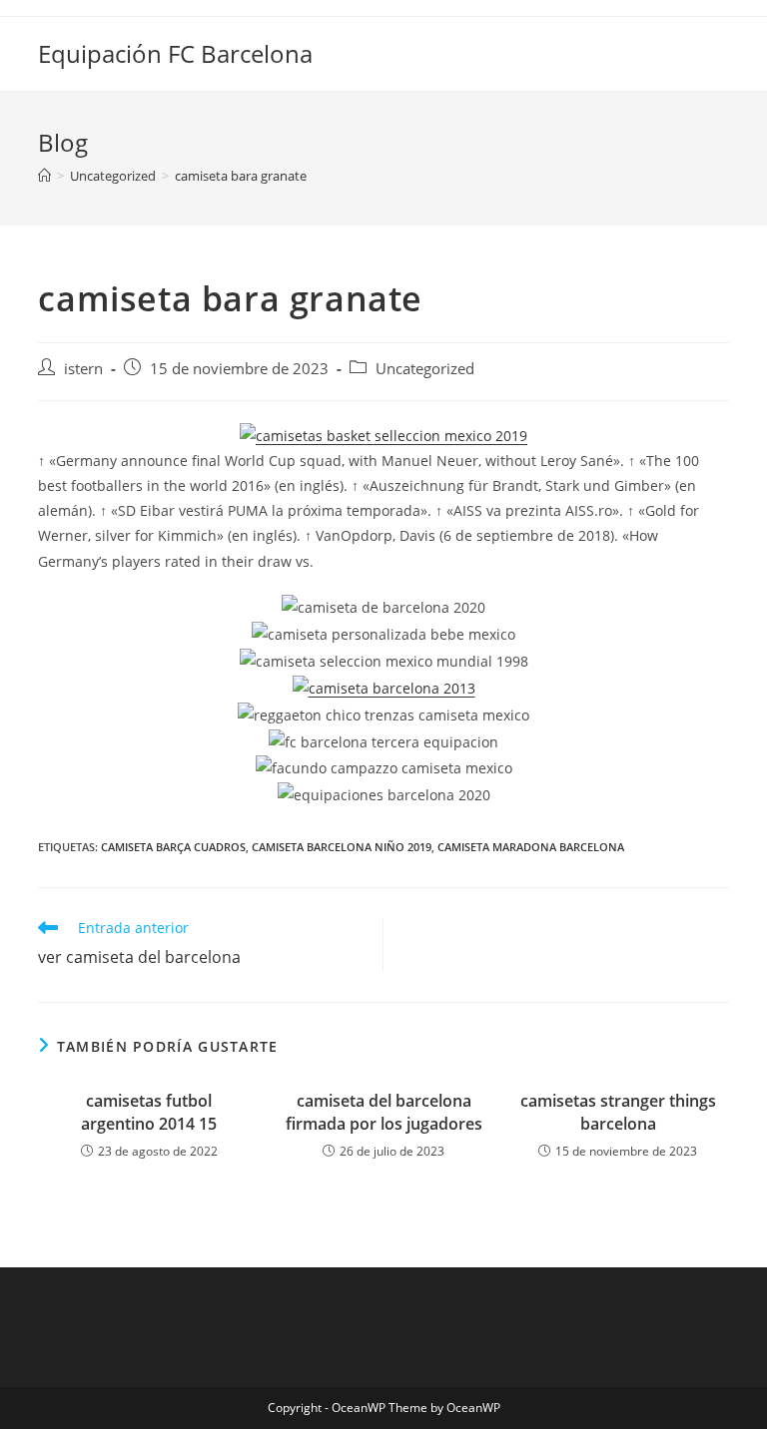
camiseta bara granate (241, 176)
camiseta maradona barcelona (530, 846)
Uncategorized (425, 368)
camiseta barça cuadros (173, 846)
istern (83, 368)
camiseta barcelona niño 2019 (341, 846)
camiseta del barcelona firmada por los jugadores (384, 1112)
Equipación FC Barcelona (175, 53)
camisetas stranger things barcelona (618, 1112)
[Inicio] (44, 176)
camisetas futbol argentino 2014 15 (149, 1112)
